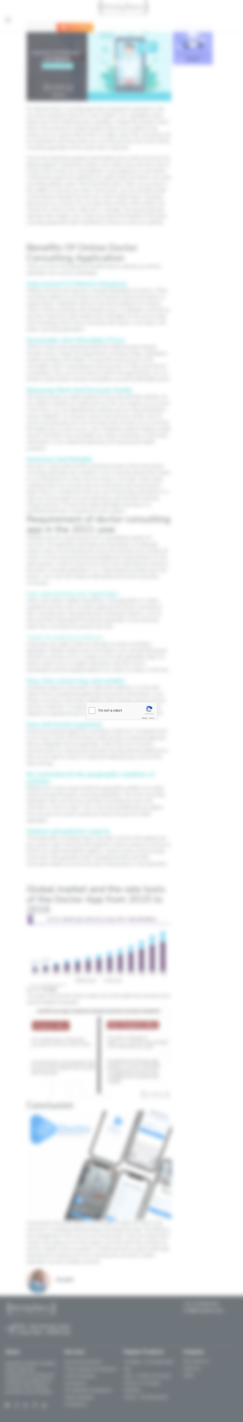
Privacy (144, 718)
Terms (151, 718)
